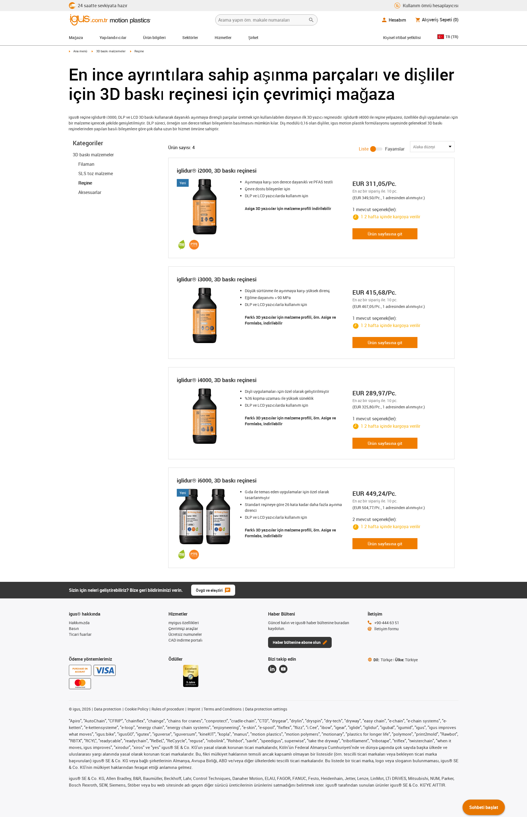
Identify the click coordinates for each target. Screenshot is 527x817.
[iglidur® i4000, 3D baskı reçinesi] (206, 416)
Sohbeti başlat (483, 807)
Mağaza (76, 37)
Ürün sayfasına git (385, 234)
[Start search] (311, 20)
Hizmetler (223, 37)
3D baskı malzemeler (111, 51)
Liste (363, 149)
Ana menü (80, 51)
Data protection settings (266, 709)
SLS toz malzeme (95, 173)
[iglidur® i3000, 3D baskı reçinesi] (206, 315)
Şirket (253, 37)
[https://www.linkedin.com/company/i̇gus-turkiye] (272, 669)
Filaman (86, 164)
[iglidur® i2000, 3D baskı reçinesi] (206, 206)
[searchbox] (262, 20)
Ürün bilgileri (154, 37)
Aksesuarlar (89, 192)
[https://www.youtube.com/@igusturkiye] (283, 669)
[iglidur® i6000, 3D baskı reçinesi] (206, 516)
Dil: (382, 659)
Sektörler (190, 37)
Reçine (85, 183)
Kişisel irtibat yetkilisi (402, 37)
